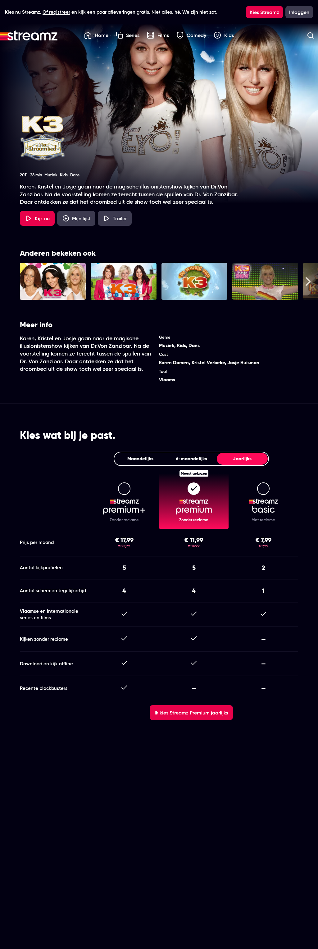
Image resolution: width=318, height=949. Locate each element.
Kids (229, 35)
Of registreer (56, 12)
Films (163, 35)
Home (101, 35)
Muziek (166, 345)
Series (132, 35)
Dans (194, 345)
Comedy (196, 35)
